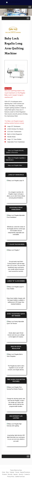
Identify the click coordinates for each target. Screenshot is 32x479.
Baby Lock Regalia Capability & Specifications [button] (15, 159)
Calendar (12, 472)
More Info (10, 474)
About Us (21, 474)
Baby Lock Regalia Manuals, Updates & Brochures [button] (15, 151)
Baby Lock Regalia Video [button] (15, 165)
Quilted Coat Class (20, 476)
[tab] (16, 151)
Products (4, 474)
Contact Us (27, 474)
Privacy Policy (10, 476)
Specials (15, 474)
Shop (7, 472)
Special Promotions (25, 472)
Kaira (20, 470)
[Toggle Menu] (29, 7)
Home (3, 472)
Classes (17, 472)
